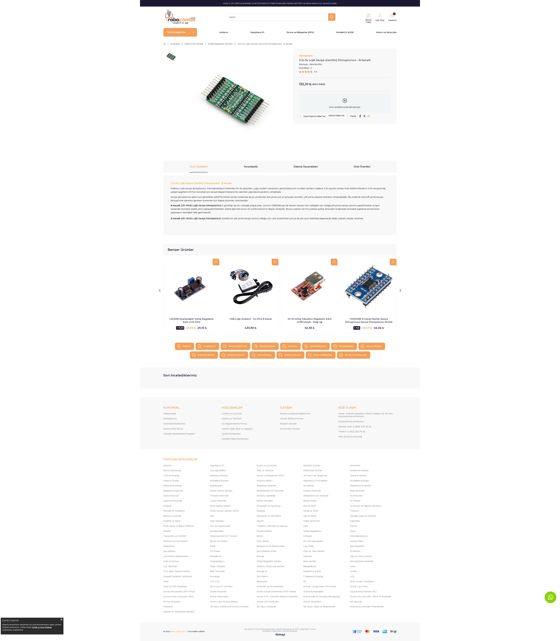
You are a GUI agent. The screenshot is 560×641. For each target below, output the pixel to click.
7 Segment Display (313, 576)
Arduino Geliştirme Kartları (271, 566)
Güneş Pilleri (356, 541)
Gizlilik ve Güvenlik (232, 413)
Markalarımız (170, 418)
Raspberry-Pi (217, 465)
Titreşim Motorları (219, 495)
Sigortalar (355, 521)
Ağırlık (260, 521)
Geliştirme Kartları (235, 355)
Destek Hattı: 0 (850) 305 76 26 (354, 426)
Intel (352, 566)
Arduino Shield (171, 480)
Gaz (212, 516)
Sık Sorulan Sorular (290, 428)
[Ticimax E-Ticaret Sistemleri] (280, 634)
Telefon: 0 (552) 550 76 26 (351, 431)
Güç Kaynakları (346, 346)
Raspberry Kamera (173, 490)
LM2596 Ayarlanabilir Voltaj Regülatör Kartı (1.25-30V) (191, 320)
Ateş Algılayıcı (217, 521)
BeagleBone (309, 566)
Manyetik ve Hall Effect (269, 516)
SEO (297, 629)
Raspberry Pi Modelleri (315, 480)
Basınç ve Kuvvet (172, 516)
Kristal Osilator (264, 531)
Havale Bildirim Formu (291, 418)
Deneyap (215, 576)
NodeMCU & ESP (345, 32)
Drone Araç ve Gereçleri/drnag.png (321, 596)
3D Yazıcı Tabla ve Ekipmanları (319, 606)
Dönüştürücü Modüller (362, 561)
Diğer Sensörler (311, 521)
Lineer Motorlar (218, 500)
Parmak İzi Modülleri (174, 511)
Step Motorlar (357, 490)
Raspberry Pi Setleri (360, 485)
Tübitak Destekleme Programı (179, 433)
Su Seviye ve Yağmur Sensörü (365, 506)
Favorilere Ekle (216, 262)
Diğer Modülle (217, 566)
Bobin (260, 536)
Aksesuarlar (216, 485)
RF (304, 581)
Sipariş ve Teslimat (231, 418)
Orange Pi (262, 571)
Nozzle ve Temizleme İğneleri (179, 611)
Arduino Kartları (358, 475)
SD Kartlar (308, 485)
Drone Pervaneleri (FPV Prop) (179, 591)
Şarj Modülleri (357, 546)
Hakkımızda (169, 413)
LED (305, 526)
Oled (165, 581)
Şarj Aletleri (169, 551)
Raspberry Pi (257, 32)
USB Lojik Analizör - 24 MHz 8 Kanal (250, 319)
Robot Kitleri (310, 500)
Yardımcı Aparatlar (266, 495)
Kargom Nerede (288, 423)
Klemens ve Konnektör (175, 541)
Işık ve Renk (309, 516)
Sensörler (292, 346)
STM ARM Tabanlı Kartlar (176, 571)
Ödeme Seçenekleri (305, 166)
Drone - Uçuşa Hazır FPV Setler (319, 586)
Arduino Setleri (264, 480)
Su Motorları (356, 495)
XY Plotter (355, 500)
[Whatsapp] (550, 597)
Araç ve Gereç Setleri (361, 556)
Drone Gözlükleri (312, 601)
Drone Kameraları (219, 596)
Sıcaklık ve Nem (171, 521)
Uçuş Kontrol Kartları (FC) (363, 591)
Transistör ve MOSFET (175, 536)
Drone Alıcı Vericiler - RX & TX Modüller (370, 596)
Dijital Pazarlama (284, 629)
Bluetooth (262, 581)
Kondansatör (217, 531)
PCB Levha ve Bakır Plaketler (178, 526)
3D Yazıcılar (356, 601)
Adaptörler (169, 546)
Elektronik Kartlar (206, 355)
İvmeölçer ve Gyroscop (269, 506)
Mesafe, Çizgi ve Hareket (363, 516)
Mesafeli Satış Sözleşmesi (235, 439)
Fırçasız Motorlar (312, 490)
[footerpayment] (374, 631)
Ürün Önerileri (362, 166)
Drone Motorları (218, 591)
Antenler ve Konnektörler (270, 586)
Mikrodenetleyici (359, 536)
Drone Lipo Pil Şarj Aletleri (224, 601)
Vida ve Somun (171, 561)
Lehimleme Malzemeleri (176, 556)
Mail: (350, 436)
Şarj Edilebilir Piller (267, 551)
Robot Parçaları (265, 500)
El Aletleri (355, 551)
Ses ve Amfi (309, 506)
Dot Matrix (262, 576)
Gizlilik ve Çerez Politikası (42, 627)
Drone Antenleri (172, 601)
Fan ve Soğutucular (220, 526)
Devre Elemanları (318, 346)
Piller (213, 546)
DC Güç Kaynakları (313, 541)
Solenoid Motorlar (172, 500)
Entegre (307, 536)
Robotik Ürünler (267, 346)
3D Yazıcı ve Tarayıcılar (356, 355)
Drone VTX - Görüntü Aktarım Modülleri (277, 596)
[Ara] (331, 17)
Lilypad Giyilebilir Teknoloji (177, 576)
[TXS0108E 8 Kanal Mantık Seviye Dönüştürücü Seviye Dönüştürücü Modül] (369, 287)
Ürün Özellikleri (199, 166)
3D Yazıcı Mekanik (266, 606)
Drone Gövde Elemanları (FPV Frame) (276, 591)
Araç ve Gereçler (374, 346)
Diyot (353, 531)
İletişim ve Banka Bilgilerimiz (295, 413)
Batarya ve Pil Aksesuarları (271, 546)
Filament (168, 606)
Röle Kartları (309, 561)
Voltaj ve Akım (310, 511)
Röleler (167, 531)
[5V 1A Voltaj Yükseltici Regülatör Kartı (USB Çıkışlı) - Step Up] (309, 287)
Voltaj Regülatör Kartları (269, 561)
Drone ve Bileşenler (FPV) (300, 32)
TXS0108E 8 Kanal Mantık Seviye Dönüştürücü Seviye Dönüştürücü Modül (368, 320)
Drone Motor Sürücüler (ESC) (178, 596)
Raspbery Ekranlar (266, 485)
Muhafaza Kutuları (219, 480)
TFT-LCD (215, 581)
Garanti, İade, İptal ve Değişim (237, 428)
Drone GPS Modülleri (268, 601)
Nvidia (353, 571)
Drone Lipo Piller (359, 586)
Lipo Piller (308, 546)
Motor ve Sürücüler (386, 32)
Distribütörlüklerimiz (174, 423)
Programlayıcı (217, 561)
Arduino (223, 32)
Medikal (261, 511)
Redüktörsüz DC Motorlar (270, 490)
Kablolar (307, 556)
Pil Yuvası (215, 551)
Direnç (353, 526)
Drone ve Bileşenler (323, 355)
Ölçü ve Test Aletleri (314, 551)
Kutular (260, 556)
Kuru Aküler (263, 541)
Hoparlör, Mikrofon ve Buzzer (272, 526)
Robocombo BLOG (173, 428)
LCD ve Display (264, 355)
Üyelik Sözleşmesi (231, 433)
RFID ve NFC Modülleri (362, 581)
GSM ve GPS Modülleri (175, 586)
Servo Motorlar (171, 495)
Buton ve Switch (219, 541)
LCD (352, 576)
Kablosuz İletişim (292, 355)
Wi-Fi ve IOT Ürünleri (221, 586)
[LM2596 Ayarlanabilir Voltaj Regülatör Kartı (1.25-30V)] (191, 287)
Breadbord (215, 556)
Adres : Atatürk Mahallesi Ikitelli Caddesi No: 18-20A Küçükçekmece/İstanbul (365, 415)
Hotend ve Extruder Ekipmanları (367, 606)
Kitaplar (167, 506)
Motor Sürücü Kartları (221, 490)
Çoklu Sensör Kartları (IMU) (224, 511)
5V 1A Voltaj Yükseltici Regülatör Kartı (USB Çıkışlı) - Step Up (309, 320)
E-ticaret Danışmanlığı (264, 629)
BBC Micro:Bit (217, 571)
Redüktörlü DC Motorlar (316, 495)
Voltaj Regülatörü (312, 531)
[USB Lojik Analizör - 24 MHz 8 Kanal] (250, 287)
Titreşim (354, 511)
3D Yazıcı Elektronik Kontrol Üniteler (229, 606)
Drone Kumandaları (313, 591)
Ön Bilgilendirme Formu (234, 423)
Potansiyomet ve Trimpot (223, 536)
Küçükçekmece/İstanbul (351, 421)
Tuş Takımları (170, 566)
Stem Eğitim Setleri (220, 506)
